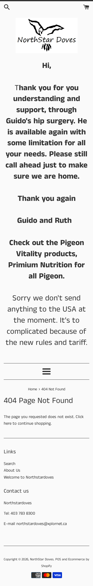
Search (9, 464)
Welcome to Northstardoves (29, 477)
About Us (12, 470)
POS (58, 559)
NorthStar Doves (42, 559)
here (7, 423)
